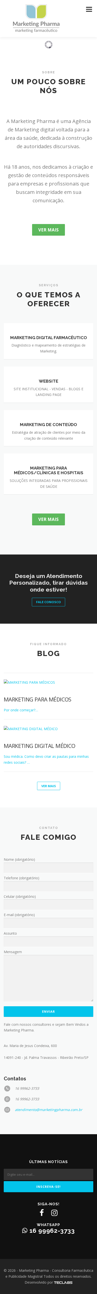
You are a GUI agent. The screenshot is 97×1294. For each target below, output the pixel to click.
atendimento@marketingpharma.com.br (48, 1109)
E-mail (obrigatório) (19, 914)
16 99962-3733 (51, 1230)
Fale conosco (48, 602)
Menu (89, 9)
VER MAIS (48, 786)
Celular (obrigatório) (20, 896)
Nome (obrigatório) (19, 859)
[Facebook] (42, 1213)
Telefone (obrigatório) (21, 878)
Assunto (10, 933)
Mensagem (13, 951)
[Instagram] (54, 1213)
